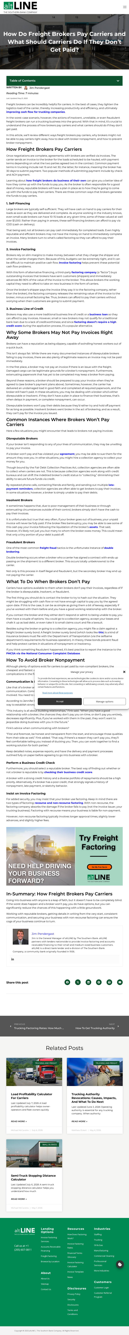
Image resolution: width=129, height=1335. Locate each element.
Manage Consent (120, 1264)
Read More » (19, 1121)
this (101, 632)
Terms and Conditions (72, 1312)
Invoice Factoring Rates (75, 1245)
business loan (99, 314)
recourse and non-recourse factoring (59, 802)
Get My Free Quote (99, 867)
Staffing (97, 1234)
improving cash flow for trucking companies (35, 111)
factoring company (84, 272)
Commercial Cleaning (104, 1255)
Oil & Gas (98, 1245)
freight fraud (48, 547)
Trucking (98, 1239)
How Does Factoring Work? (76, 1236)
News (70, 1277)
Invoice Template (75, 1271)
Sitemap (45, 1283)
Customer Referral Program (103, 1294)
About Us (45, 1278)
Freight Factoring (48, 1256)
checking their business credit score (68, 772)
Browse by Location (50, 1261)
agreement (67, 453)
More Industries (101, 1270)
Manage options (104, 701)
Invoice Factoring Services (49, 1239)
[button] (124, 671)
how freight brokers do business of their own (56, 180)
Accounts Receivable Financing (51, 1248)
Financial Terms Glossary (74, 1255)
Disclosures (73, 1304)
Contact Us (46, 1289)
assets (93, 527)
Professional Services (100, 1263)
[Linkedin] (12, 959)
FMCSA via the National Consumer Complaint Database (43, 653)
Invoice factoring (70, 262)
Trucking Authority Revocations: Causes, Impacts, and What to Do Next (94, 1098)
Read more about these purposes (57, 692)
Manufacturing (101, 1250)
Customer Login (101, 1287)
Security (71, 1299)
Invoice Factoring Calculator (75, 1264)
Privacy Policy (73, 1294)
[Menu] (124, 7)
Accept (59, 701)
